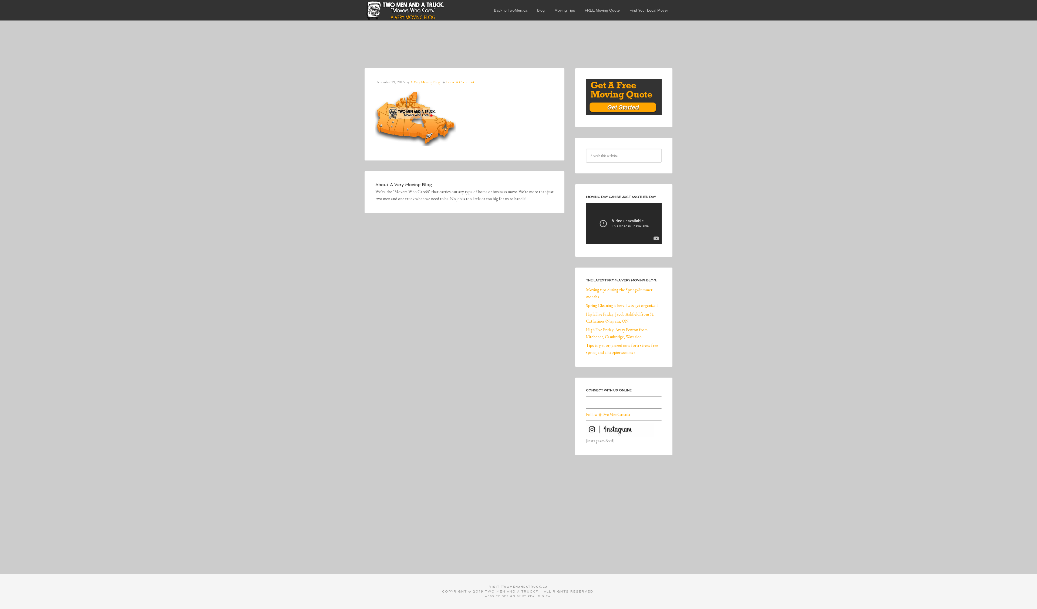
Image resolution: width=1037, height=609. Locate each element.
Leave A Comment (460, 82)
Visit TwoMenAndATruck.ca (518, 586)
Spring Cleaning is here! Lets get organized (622, 305)
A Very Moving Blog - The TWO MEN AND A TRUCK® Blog (405, 10)
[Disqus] (464, 298)
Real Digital (540, 596)
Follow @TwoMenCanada (608, 414)
